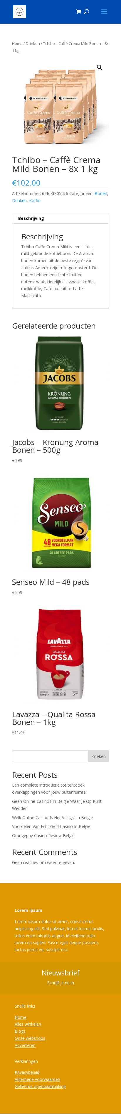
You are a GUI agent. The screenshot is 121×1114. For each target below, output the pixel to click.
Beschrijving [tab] (31, 218)
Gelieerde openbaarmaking (40, 1086)
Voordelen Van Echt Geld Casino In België (51, 826)
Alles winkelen (28, 1024)
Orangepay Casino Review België (43, 835)
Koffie (35, 200)
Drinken (33, 43)
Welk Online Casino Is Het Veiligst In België (52, 817)
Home (17, 43)
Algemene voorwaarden (37, 1079)
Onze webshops (30, 1038)
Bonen (101, 193)
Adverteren (25, 1045)
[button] (99, 67)
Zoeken (98, 756)
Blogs (20, 1031)
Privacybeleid (27, 1072)
